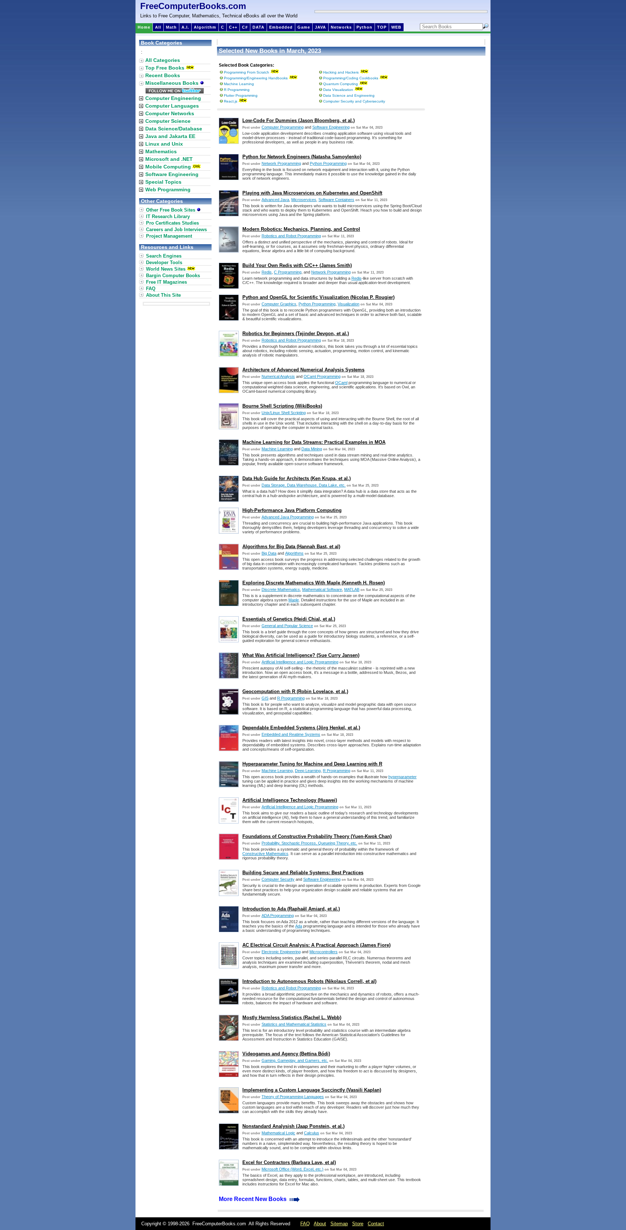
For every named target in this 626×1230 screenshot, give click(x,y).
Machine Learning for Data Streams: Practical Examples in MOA (313, 442)
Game (303, 27)
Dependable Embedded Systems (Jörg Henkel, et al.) (301, 727)
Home (144, 27)
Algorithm (205, 27)
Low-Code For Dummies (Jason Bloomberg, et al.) (298, 120)
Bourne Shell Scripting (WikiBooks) (282, 406)
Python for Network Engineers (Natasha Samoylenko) (301, 156)
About (320, 1223)
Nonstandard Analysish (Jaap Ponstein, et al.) (293, 1126)
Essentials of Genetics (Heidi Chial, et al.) (288, 619)
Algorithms (294, 553)
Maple (293, 600)
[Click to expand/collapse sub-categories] (141, 98)
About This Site (163, 295)
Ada (298, 926)
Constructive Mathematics (265, 853)
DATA (258, 27)
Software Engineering (331, 127)
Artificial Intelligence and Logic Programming (300, 662)
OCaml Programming (322, 376)
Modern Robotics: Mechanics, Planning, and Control (301, 229)
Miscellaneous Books (172, 83)
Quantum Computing (340, 84)
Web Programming (168, 189)
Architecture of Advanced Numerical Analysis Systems (303, 369)
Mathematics (161, 151)
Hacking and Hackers (341, 72)
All (158, 27)
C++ (233, 27)
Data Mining (311, 449)
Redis (267, 272)
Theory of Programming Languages (293, 1097)
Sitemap (339, 1223)
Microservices (303, 199)
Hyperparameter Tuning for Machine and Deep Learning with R (312, 764)
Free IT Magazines (166, 282)
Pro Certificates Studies (172, 223)
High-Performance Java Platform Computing (292, 510)
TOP (382, 27)
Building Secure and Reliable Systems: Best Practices (302, 872)
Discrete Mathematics (281, 589)
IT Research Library (168, 216)
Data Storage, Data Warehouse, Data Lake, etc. (304, 485)
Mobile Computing (168, 167)
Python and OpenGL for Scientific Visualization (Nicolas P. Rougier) (318, 297)
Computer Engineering (173, 98)
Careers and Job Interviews (176, 229)
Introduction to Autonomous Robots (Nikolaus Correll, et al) (309, 981)
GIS (265, 698)
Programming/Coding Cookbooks (350, 78)
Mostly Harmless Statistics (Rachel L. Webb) (291, 1017)
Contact (376, 1223)
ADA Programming (278, 915)
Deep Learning (308, 770)
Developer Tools (164, 262)
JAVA (320, 27)
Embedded (281, 27)
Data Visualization (338, 90)
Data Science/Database (173, 129)
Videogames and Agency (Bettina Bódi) (286, 1053)
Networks (341, 27)
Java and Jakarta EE (170, 136)
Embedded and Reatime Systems (291, 734)
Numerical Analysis (278, 376)
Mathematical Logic (278, 1133)
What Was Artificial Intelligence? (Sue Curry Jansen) (300, 655)
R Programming (237, 90)
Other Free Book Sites (171, 210)
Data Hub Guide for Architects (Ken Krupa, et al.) (296, 478)
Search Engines (163, 256)
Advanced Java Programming (288, 517)
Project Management (169, 236)
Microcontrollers (323, 952)
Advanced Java (275, 199)
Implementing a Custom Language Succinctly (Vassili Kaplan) (311, 1090)
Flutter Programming (241, 95)
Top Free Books (164, 68)
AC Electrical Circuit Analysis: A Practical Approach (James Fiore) (316, 945)
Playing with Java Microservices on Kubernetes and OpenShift (312, 193)
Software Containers (336, 199)
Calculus (311, 1133)
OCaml (341, 382)
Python (364, 27)
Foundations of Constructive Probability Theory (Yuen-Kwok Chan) (317, 836)
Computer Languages (172, 106)
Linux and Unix (164, 144)
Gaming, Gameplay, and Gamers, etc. (295, 1060)
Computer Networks (169, 113)
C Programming (287, 272)
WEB (396, 27)
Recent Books (162, 75)
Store (357, 1223)
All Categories (162, 60)
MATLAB (351, 589)
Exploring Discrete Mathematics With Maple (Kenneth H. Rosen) (313, 582)
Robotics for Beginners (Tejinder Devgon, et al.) (295, 333)
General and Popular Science (287, 626)
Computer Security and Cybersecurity (354, 101)
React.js (230, 101)
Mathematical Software (322, 589)
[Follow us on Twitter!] (175, 92)
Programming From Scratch (246, 72)
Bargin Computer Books (173, 275)
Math (171, 27)
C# (245, 27)
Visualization (348, 304)
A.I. (185, 27)
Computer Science (168, 121)
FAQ (150, 288)
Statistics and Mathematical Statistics (294, 1024)
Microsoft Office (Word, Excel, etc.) (293, 1169)
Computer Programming (283, 127)
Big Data (269, 553)
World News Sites (165, 269)
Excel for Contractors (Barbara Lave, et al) (289, 1162)
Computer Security (278, 879)
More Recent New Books (253, 1199)
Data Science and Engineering (349, 95)
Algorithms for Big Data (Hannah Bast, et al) (291, 546)
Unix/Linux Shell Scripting (284, 412)
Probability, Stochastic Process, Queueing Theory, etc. (309, 843)
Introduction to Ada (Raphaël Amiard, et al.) (291, 909)
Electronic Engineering (281, 952)
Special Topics (163, 182)
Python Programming (328, 163)
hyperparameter (402, 777)
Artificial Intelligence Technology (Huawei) (289, 800)
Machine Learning (239, 84)
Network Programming (281, 163)
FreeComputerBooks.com (193, 6)
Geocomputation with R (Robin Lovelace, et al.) (295, 691)
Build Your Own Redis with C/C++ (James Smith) (297, 265)
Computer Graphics (279, 304)
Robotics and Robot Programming (291, 236)
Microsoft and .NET (169, 159)
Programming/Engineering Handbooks (256, 78)
